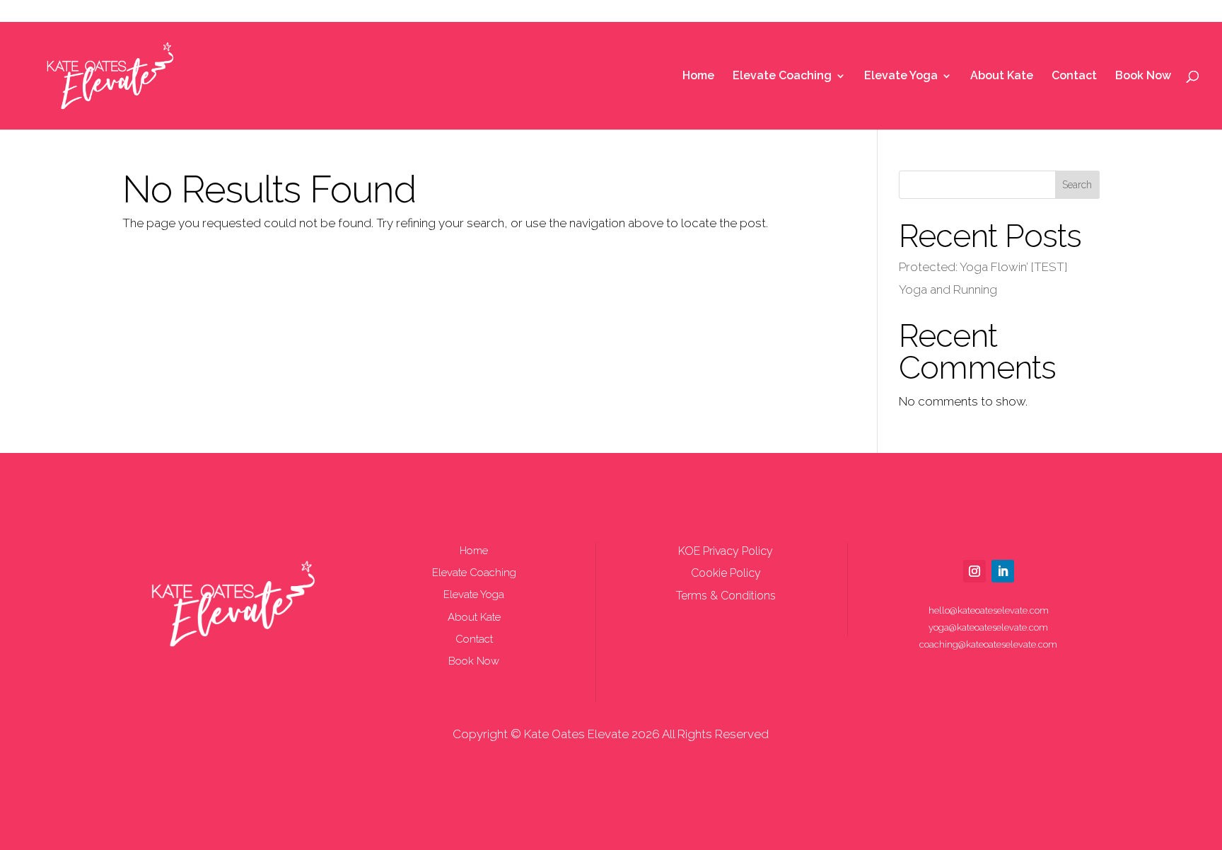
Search (1077, 184)
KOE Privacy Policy (725, 551)
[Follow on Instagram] (974, 571)
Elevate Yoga (901, 76)
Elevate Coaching (782, 76)
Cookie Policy (726, 573)
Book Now (1143, 76)
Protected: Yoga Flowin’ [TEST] (983, 267)
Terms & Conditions (726, 595)
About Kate (1001, 76)
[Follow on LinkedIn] (1002, 571)
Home (698, 76)
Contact (1074, 76)
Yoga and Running (948, 289)
